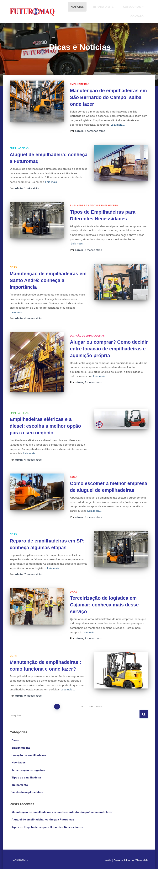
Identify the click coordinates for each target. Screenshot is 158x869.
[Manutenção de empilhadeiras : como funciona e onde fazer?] (121, 670)
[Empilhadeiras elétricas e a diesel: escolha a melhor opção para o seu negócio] (121, 419)
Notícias (77, 6)
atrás (95, 130)
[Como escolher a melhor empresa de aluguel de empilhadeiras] (37, 492)
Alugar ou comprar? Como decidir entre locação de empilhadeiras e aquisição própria (109, 348)
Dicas (13, 267)
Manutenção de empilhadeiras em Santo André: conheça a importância (48, 280)
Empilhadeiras (79, 84)
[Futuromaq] (32, 11)
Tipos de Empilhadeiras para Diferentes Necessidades (47, 827)
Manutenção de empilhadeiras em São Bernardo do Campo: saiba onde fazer (108, 97)
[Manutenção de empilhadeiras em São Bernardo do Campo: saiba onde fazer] (37, 101)
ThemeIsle (141, 860)
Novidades (19, 762)
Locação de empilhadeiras (87, 335)
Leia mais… (117, 124)
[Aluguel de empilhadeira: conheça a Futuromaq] (121, 163)
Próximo (94, 706)
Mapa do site (20, 860)
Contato (137, 16)
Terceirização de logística (28, 770)
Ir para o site (103, 6)
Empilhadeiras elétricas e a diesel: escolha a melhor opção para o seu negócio (45, 425)
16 (81, 706)
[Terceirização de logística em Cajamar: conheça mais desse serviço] (37, 606)
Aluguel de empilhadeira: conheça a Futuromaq (43, 819)
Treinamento (20, 784)
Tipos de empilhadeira (104, 205)
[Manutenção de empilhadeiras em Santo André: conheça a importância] (121, 282)
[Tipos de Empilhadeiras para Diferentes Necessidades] (37, 220)
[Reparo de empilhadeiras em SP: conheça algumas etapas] (121, 549)
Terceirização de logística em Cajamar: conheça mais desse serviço (104, 604)
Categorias (132, 6)
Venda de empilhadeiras (27, 792)
